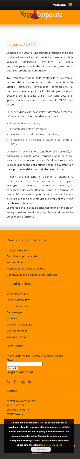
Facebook (16, 382)
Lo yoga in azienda (18, 250)
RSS (9, 382)
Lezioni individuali (17, 306)
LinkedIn (30, 382)
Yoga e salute (15, 262)
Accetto (41, 449)
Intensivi (12, 318)
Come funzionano (17, 293)
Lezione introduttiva (18, 300)
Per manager (14, 312)
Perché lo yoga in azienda (22, 256)
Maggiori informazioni (50, 444)
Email (23, 382)
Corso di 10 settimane (19, 324)
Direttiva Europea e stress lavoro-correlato (32, 274)
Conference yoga (17, 330)
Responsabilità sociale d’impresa (26, 268)
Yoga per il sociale (17, 337)
